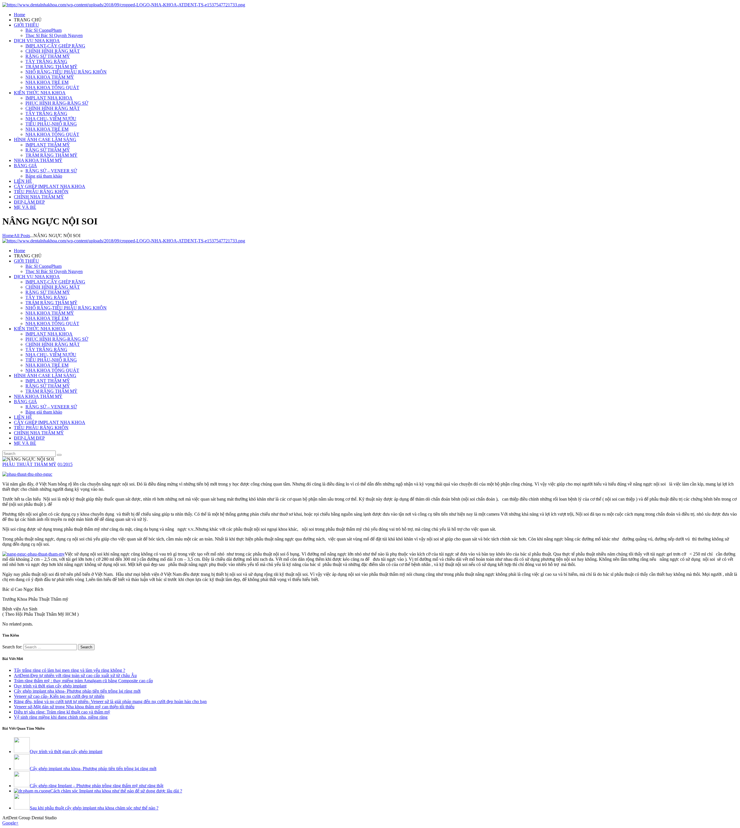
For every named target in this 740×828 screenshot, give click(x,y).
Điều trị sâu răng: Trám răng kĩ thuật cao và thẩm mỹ (62, 711)
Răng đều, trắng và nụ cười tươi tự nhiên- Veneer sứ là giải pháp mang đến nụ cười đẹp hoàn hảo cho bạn (110, 701)
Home (8, 235)
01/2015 (65, 464)
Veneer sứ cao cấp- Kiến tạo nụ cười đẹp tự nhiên (59, 696)
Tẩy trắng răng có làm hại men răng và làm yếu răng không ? (69, 670)
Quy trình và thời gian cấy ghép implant (50, 685)
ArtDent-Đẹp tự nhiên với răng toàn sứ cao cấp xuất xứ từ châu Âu (75, 675)
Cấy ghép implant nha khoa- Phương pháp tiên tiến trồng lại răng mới (77, 691)
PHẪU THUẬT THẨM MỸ (29, 464)
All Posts (22, 235)
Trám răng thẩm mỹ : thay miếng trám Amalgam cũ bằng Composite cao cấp (83, 680)
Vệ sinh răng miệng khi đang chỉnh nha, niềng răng (61, 717)
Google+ (10, 822)
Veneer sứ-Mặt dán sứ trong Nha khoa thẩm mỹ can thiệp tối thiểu (74, 706)
